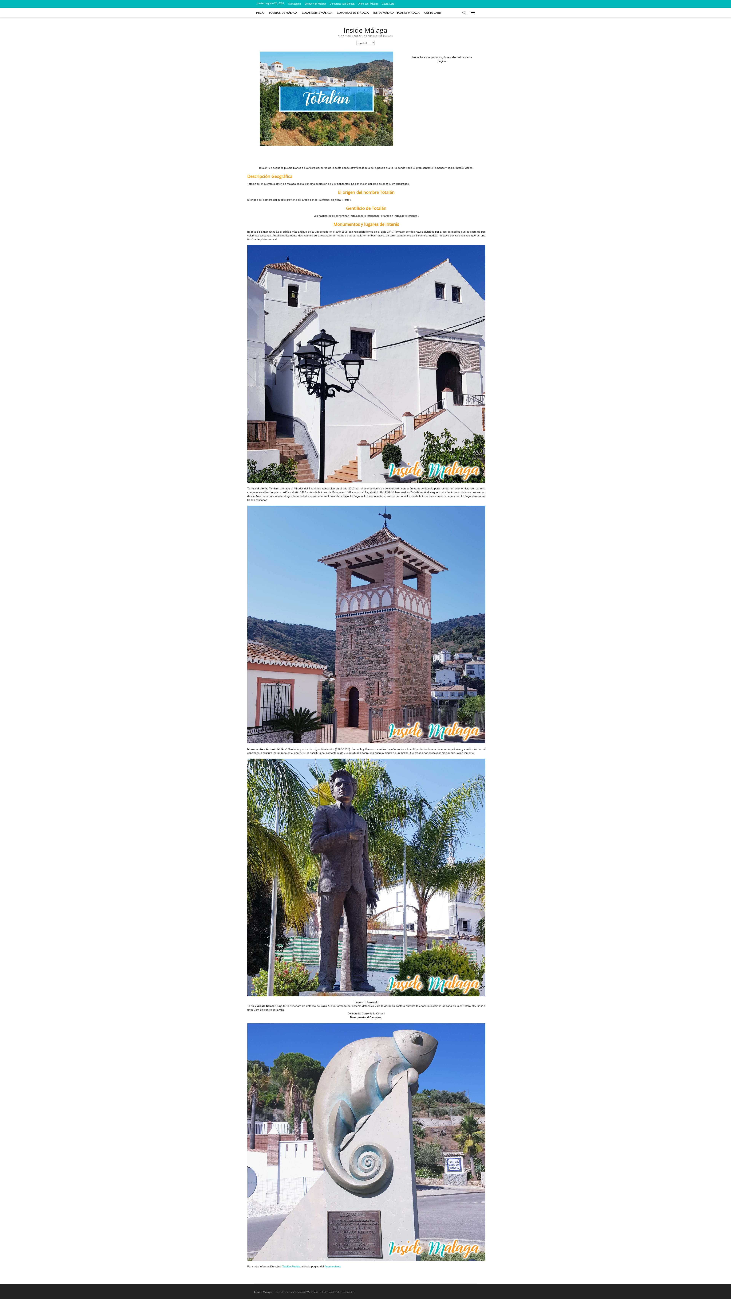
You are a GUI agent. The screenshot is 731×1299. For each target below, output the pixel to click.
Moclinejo (343, 496)
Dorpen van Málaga (315, 3)
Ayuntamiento (333, 1266)
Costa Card (388, 3)
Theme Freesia (297, 1292)
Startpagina (294, 3)
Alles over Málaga (368, 3)
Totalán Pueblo (291, 1266)
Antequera (261, 496)
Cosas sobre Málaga (317, 12)
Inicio (260, 12)
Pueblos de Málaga (283, 12)
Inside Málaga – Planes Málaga (396, 12)
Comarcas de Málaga (353, 12)
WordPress (312, 1292)
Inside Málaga (365, 30)
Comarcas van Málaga (342, 3)
